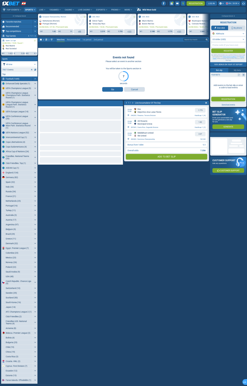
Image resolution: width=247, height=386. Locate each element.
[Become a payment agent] (177, 3)
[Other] (195, 45)
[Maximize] (35, 21)
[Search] (206, 39)
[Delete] (206, 103)
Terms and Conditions (230, 56)
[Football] (46, 39)
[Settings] (221, 3)
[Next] (35, 36)
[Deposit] (183, 3)
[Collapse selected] (31, 69)
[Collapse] (35, 79)
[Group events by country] (35, 69)
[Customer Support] (243, 3)
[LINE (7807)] (41, 39)
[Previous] (29, 36)
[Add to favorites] (34, 40)
